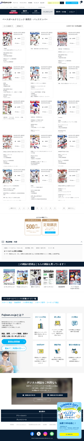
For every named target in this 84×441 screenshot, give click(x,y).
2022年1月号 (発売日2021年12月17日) (73, 136)
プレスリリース (21, 419)
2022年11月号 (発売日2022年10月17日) (46, 33)
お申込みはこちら (50, 232)
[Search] (62, 3)
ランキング (36, 2)
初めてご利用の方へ (14, 348)
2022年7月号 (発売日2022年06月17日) (73, 67)
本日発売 (30, 2)
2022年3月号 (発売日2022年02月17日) (19, 136)
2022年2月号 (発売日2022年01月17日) (46, 136)
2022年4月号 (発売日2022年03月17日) (73, 102)
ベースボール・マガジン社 (15, 248)
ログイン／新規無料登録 (72, 2)
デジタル (17, 43)
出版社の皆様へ (52, 424)
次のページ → (71, 208)
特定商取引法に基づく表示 (35, 424)
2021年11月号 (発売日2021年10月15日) (46, 170)
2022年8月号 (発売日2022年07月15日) (46, 67)
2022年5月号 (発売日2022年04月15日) (46, 102)
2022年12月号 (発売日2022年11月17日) (19, 33)
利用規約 (12, 424)
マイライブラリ (23, 2)
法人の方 (42, 2)
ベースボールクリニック (31, 7)
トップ (3, 7)
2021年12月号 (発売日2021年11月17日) (19, 170)
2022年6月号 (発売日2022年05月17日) (19, 102)
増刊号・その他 (61, 12)
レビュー (72, 12)
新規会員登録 (14, 342)
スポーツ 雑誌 (9, 7)
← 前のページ (13, 208)
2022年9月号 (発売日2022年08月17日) (19, 67)
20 (64, 208)
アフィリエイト (21, 415)
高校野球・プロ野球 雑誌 (19, 7)
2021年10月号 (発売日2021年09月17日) (74, 170)
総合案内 (42, 411)
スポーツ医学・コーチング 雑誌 (47, 302)
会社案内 (45, 424)
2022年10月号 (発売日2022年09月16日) (74, 33)
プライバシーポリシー (21, 424)
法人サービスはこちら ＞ (9, 353)
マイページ (15, 2)
